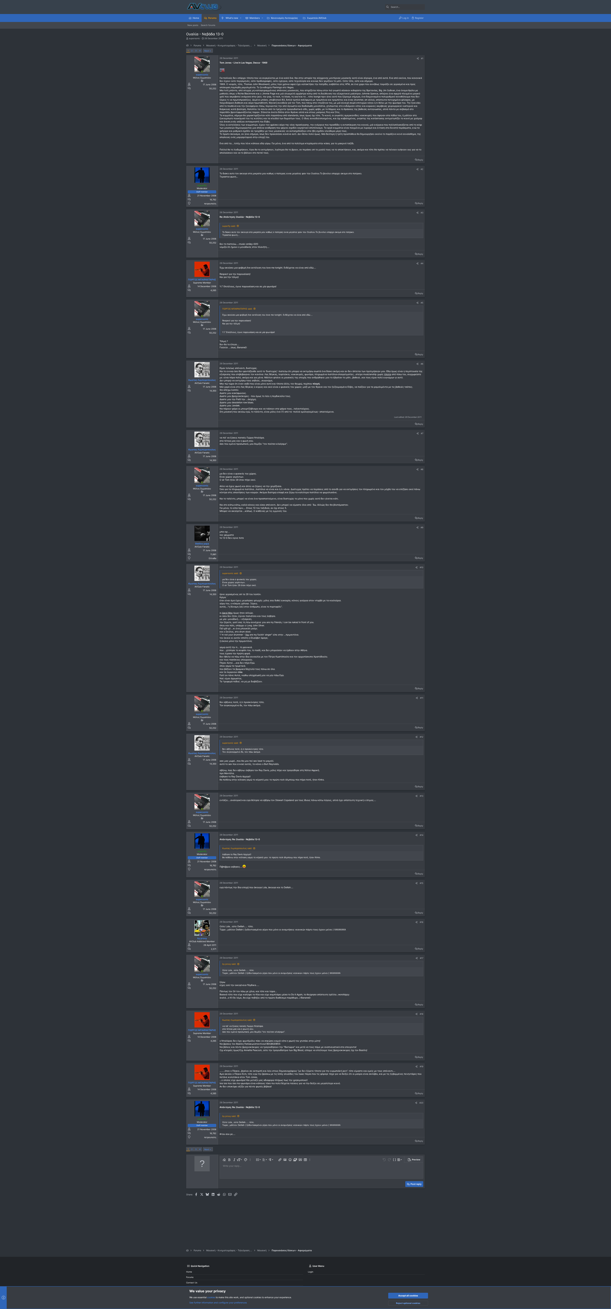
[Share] (418, 58)
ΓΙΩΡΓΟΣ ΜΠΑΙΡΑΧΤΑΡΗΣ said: (237, 308)
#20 (421, 1102)
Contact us (191, 1282)
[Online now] (202, 71)
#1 (422, 58)
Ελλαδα (212, 558)
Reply (420, 160)
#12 (421, 737)
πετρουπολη (210, 203)
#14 (421, 835)
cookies (211, 1297)
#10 (421, 567)
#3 (422, 212)
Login (310, 1271)
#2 (422, 169)
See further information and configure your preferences (218, 1302)
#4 (422, 263)
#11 (421, 698)
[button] (241, 18)
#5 (422, 302)
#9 (422, 527)
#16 (421, 922)
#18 (421, 1014)
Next (206, 50)
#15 (421, 883)
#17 (421, 958)
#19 (421, 1066)
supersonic (194, 38)
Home (189, 1271)
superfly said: (229, 226)
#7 (422, 433)
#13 (421, 796)
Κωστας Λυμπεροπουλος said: (237, 848)
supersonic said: (230, 573)
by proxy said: (229, 964)
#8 (422, 469)
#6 (422, 364)
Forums (189, 1277)
